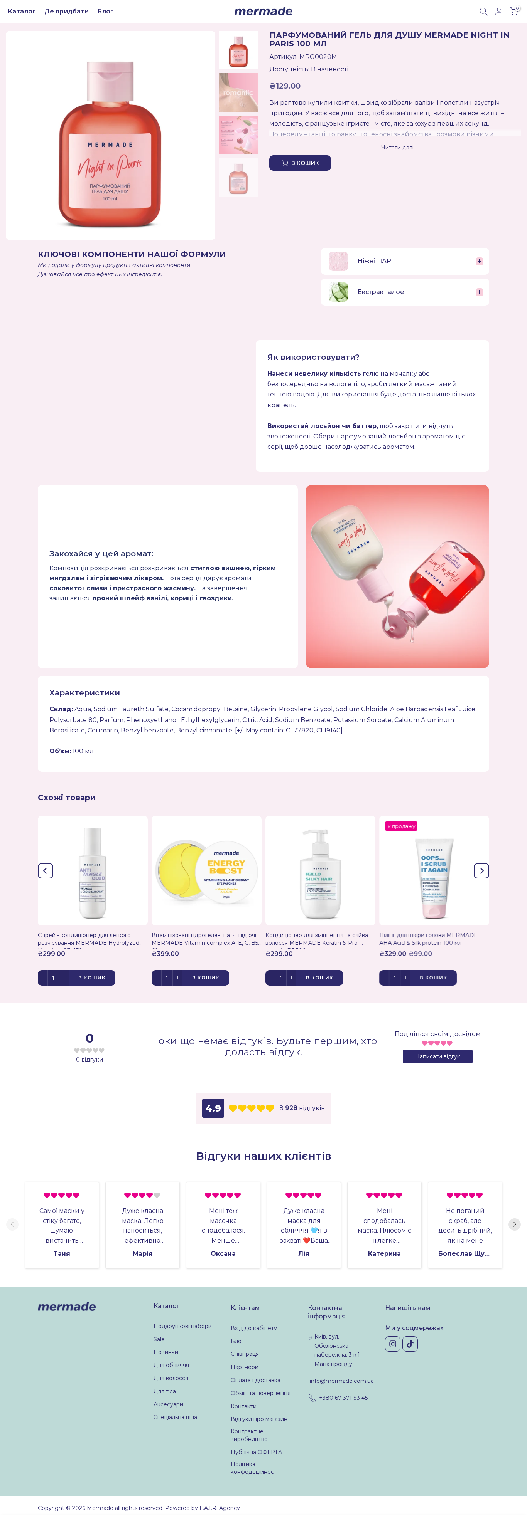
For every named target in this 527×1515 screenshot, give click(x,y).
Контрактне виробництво (249, 1435)
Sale (159, 1339)
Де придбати (66, 11)
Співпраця (245, 1353)
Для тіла (165, 1391)
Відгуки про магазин (259, 1419)
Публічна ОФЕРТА (256, 1452)
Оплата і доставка (255, 1380)
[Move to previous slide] (12, 1225)
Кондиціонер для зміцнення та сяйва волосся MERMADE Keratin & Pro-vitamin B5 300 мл (316, 940)
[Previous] (45, 870)
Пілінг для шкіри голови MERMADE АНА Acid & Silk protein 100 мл (428, 939)
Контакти (244, 1406)
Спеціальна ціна (175, 1417)
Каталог (21, 11)
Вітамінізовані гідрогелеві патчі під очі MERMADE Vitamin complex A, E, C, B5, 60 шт (205, 940)
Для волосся (171, 1378)
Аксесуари (168, 1404)
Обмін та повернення (261, 1393)
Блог (105, 11)
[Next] (481, 870)
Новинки (166, 1352)
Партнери (244, 1367)
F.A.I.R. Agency (219, 1508)
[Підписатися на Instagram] (392, 1344)
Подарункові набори (183, 1326)
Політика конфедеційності (254, 1468)
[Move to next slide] (514, 1225)
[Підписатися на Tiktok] (410, 1344)
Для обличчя (171, 1365)
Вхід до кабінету (254, 1328)
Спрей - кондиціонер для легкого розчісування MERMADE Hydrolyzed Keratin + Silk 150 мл (88, 940)
